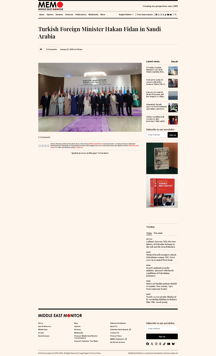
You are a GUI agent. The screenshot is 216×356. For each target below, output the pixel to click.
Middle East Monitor (95, 144)
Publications (80, 15)
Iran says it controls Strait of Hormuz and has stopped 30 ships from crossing (155, 94)
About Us (113, 326)
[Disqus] (90, 185)
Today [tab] (149, 233)
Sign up (172, 135)
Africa (40, 323)
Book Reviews (43, 336)
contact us (79, 147)
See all (174, 61)
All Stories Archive (117, 342)
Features (69, 15)
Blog (76, 323)
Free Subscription (145, 15)
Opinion (50, 15)
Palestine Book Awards (119, 329)
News (41, 15)
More (102, 15)
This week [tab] (157, 233)
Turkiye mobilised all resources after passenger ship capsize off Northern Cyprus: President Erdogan (156, 119)
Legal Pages (84, 353)
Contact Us (114, 333)
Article (149, 239)
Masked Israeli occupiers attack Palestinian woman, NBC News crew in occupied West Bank (161, 257)
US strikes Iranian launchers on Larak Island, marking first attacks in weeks (154, 69)
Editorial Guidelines (118, 323)
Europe (41, 333)
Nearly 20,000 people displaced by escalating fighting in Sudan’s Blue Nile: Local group (161, 299)
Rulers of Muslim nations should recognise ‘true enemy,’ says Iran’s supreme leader (161, 286)
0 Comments (51, 49)
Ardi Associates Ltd (171, 353)
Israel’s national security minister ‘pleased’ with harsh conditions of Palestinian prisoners (160, 272)
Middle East (42, 329)
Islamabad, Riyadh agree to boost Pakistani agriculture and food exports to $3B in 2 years (156, 106)
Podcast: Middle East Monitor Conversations (86, 337)
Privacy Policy (116, 336)
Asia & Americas (44, 326)
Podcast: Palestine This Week (86, 341)
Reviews (59, 15)
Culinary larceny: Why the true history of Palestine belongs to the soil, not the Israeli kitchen (161, 244)
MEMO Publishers (117, 339)
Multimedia (93, 15)
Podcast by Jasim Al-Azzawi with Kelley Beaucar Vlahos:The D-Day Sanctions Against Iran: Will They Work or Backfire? (156, 82)
